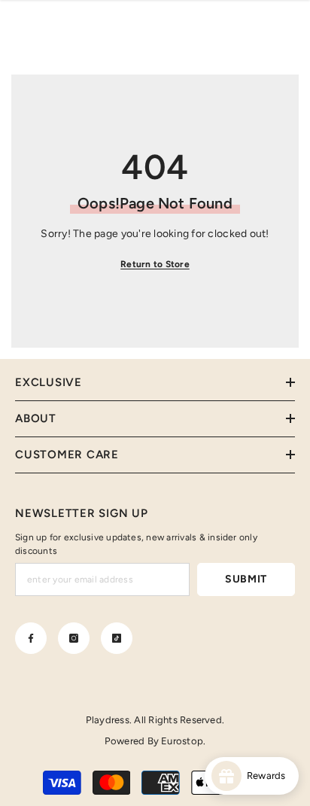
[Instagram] (74, 638)
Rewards (270, 775)
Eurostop (182, 741)
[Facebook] (31, 638)
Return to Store (155, 264)
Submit (246, 579)
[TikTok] (116, 638)
